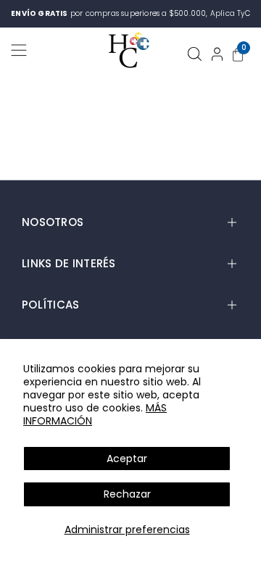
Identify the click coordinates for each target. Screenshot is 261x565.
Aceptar (127, 458)
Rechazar (127, 494)
